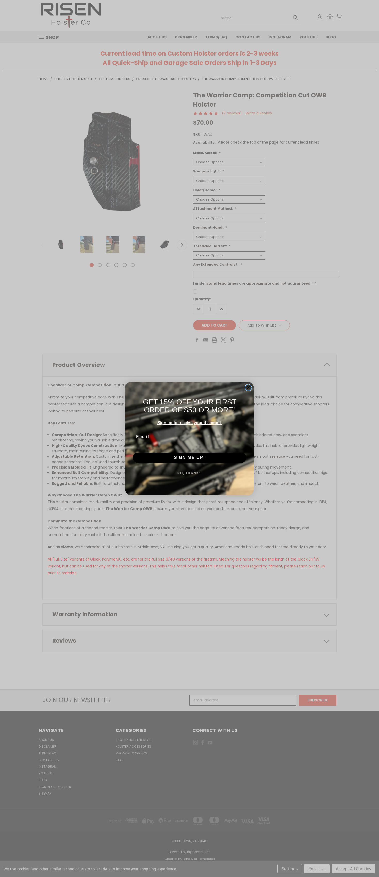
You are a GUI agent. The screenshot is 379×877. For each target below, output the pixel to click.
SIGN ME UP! (189, 457)
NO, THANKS (189, 473)
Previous (365, 861)
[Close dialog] (248, 388)
